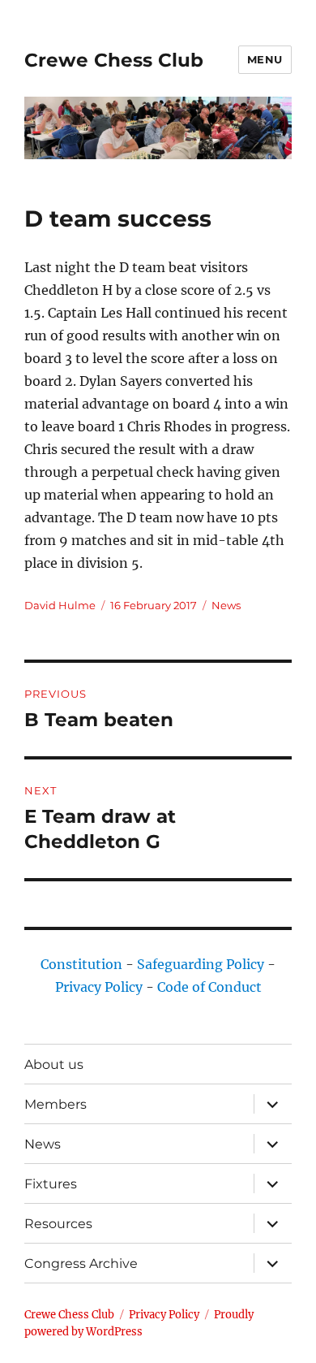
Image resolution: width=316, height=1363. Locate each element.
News (226, 605)
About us (53, 1064)
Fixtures (50, 1184)
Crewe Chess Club (113, 60)
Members (55, 1104)
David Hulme (60, 605)
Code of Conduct (209, 987)
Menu (265, 59)
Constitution (81, 964)
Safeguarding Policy (200, 964)
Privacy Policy (99, 987)
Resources (58, 1223)
